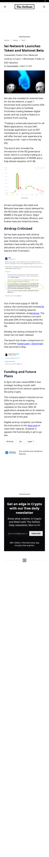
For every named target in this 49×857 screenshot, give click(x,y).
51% (42, 306)
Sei (20, 441)
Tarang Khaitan (12, 66)
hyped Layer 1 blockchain (30, 343)
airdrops (34, 313)
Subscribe (36, 533)
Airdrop (9, 441)
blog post (33, 425)
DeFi (23, 40)
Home (6, 40)
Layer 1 (30, 441)
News (15, 40)
